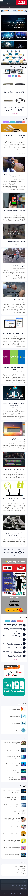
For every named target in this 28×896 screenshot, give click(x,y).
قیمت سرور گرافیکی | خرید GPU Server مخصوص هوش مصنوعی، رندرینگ (12, 798)
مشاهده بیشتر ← (14, 113)
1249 (8, 552)
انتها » (10, 555)
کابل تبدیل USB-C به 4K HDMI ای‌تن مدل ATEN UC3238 (20, 109)
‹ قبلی (19, 549)
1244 (5, 549)
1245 (24, 552)
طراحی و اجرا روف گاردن (20, 866)
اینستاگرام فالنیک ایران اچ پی (14, 709)
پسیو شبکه (23, 873)
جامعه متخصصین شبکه (15, 723)
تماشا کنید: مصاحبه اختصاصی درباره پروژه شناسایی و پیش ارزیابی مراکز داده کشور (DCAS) (12, 643)
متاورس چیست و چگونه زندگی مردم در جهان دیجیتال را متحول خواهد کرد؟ (11, 778)
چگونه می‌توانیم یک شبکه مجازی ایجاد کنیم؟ (17, 63)
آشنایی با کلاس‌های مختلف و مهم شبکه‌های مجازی (20, 37)
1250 (4, 552)
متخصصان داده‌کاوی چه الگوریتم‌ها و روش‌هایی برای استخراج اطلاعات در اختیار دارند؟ (12, 651)
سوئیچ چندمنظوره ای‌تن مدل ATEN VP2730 (19, 91)
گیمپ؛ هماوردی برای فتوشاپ (17, 439)
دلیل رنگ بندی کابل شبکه (15, 826)
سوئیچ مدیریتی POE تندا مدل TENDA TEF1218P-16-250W (8, 109)
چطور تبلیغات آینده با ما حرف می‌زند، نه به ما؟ (11, 834)
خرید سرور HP (22, 868)
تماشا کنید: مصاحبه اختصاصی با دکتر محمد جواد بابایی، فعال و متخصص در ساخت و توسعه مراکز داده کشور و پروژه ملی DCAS (13, 630)
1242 (12, 549)
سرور (6, 893)
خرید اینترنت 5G (22, 870)
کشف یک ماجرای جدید (19, 300)
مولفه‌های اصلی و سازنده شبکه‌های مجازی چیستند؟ (7, 38)
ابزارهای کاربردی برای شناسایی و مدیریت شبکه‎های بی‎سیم (14, 404)
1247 (16, 552)
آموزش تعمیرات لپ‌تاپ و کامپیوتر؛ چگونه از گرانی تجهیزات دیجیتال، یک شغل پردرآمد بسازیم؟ (12, 820)
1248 (12, 552)
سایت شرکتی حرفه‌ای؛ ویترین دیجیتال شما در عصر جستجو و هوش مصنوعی (11, 805)
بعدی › (15, 555)
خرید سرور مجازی (21, 872)
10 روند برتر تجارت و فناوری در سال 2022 (12, 750)
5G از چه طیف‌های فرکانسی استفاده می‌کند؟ (20, 47)
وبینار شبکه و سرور (16, 730)
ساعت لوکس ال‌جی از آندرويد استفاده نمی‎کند (14, 176)
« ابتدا (23, 549)
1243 (9, 549)
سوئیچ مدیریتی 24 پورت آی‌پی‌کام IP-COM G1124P (8, 91)
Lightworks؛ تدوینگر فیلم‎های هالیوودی (14, 470)
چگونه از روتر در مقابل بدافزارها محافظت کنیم (14, 500)
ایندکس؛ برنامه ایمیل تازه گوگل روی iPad (14, 333)
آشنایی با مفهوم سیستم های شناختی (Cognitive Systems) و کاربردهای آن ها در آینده (13, 655)
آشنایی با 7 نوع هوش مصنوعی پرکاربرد (15, 647)
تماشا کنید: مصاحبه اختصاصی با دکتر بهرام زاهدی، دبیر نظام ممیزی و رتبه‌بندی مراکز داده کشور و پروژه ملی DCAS (12, 635)
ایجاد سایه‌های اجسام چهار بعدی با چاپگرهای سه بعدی (14, 534)
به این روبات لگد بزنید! (19, 266)
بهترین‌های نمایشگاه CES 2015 (16, 242)
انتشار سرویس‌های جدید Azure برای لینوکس (14, 368)
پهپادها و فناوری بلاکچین (17, 639)
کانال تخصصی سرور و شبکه (15, 716)
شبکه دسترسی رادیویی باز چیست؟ (7, 47)
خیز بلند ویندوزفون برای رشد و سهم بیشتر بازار (14, 212)
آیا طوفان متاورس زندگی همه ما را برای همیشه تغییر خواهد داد (13, 757)
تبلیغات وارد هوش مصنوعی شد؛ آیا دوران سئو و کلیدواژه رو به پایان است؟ (14, 24)
